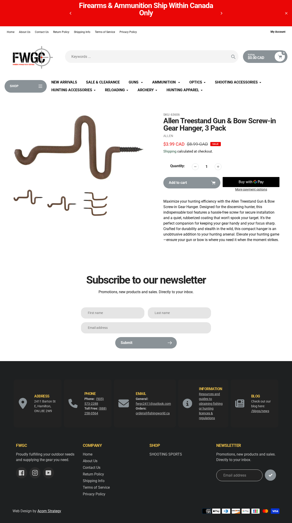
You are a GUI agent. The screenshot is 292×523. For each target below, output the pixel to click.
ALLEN (168, 136)
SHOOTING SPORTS (165, 454)
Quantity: (177, 166)
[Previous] (70, 13)
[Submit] (270, 475)
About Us (24, 32)
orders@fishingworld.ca (153, 413)
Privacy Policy (128, 32)
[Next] (221, 13)
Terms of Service (105, 32)
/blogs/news (260, 411)
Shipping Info (82, 32)
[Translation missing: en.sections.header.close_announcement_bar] (286, 13)
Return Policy (61, 32)
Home (10, 32)
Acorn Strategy (49, 511)
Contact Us (42, 32)
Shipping (169, 151)
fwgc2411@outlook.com (153, 403)
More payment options (251, 189)
